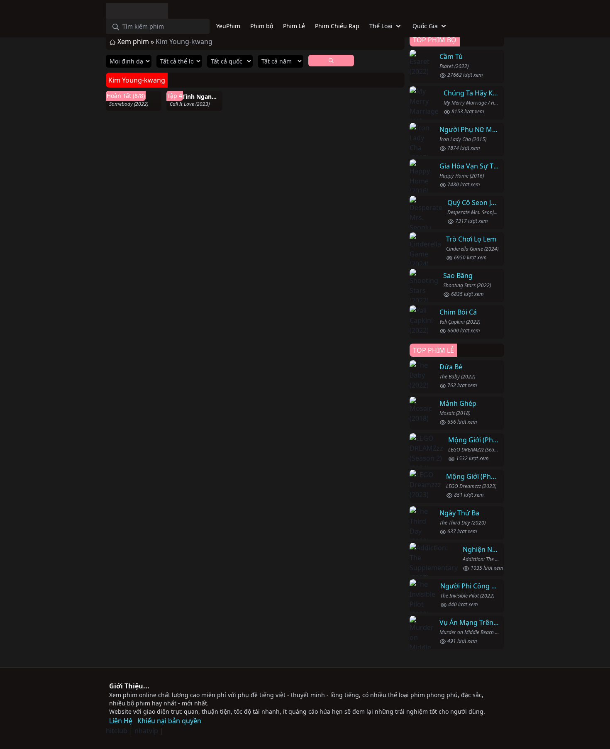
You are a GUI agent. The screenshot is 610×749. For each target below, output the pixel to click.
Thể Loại (381, 26)
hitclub (116, 730)
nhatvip (146, 730)
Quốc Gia (425, 26)
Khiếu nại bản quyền (169, 720)
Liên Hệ (120, 720)
